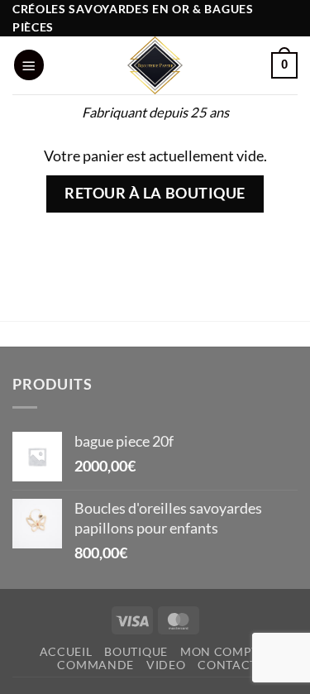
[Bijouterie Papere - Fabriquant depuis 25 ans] (155, 65)
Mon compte (223, 651)
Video (166, 665)
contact (227, 665)
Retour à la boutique (155, 193)
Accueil (66, 651)
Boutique (136, 651)
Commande (95, 665)
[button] (29, 65)
